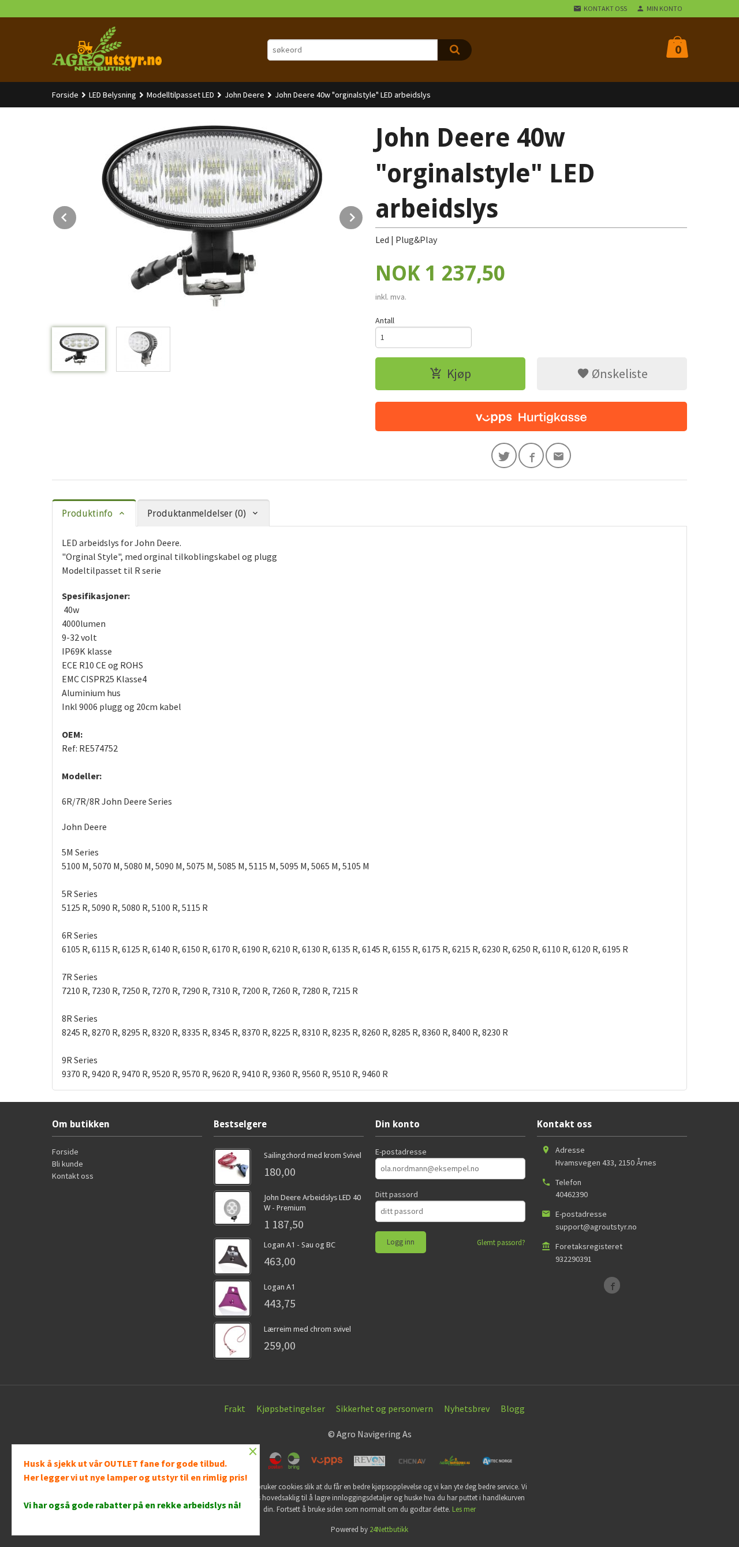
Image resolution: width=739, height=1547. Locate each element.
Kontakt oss (73, 1176)
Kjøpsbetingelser (290, 1408)
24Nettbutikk (389, 1529)
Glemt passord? (501, 1242)
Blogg (513, 1408)
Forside (65, 94)
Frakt (234, 1408)
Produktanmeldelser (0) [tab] (196, 513)
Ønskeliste (618, 373)
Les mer (464, 1509)
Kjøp (459, 373)
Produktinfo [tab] (87, 513)
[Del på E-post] (558, 455)
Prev (76, 215)
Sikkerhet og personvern (384, 1408)
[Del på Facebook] (531, 455)
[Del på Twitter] (504, 455)
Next (363, 215)
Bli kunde (67, 1164)
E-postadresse (401, 1151)
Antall (384, 320)
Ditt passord (396, 1194)
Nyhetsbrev (467, 1408)
